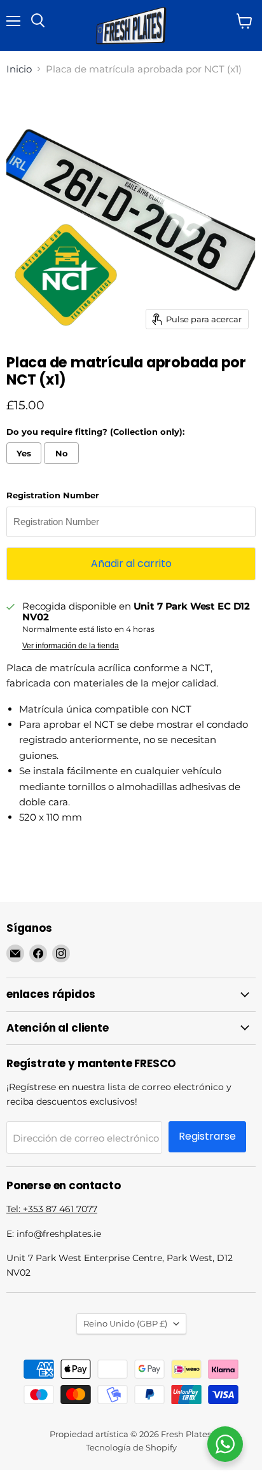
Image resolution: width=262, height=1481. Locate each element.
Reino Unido (125, 1323)
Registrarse (207, 1136)
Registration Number (52, 495)
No (61, 453)
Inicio (19, 69)
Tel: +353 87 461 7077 (51, 1209)
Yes (24, 453)
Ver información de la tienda (70, 645)
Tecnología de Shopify (131, 1447)
